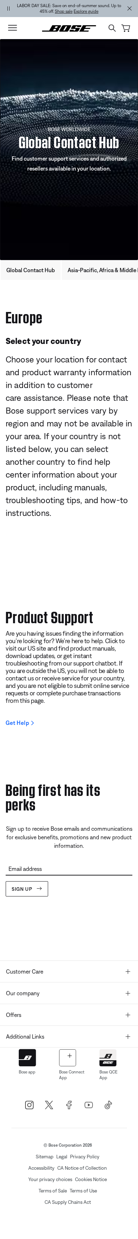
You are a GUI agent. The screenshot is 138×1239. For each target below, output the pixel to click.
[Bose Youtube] (88, 1105)
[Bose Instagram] (29, 1105)
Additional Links (25, 1036)
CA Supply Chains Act (68, 1202)
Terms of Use (83, 1191)
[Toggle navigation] (12, 28)
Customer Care (24, 971)
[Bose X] (49, 1105)
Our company (23, 993)
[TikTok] (108, 1105)
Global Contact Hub (30, 270)
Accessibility (41, 1168)
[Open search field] (112, 28)
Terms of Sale (53, 1191)
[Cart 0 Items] (125, 28)
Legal (61, 1156)
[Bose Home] (69, 27)
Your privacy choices (50, 1179)
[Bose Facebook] (69, 1105)
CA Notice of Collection (82, 1168)
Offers (13, 1015)
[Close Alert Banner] (129, 8)
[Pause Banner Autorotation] (8, 8)
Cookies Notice (91, 1179)
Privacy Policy (84, 1156)
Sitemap (44, 1156)
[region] (69, 8)
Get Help (17, 723)
